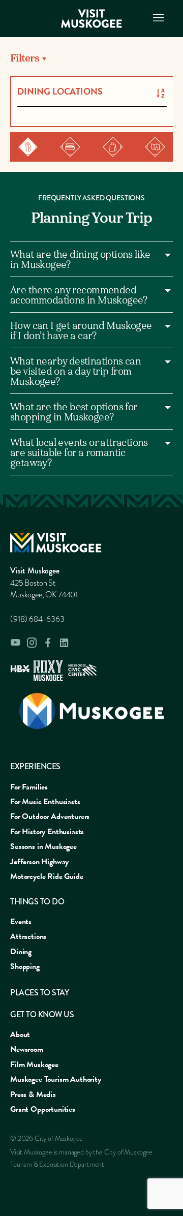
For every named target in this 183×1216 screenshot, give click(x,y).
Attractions (28, 936)
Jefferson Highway (39, 862)
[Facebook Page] (48, 643)
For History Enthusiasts (47, 832)
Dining (21, 952)
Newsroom (26, 1049)
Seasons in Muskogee (43, 846)
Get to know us (42, 1014)
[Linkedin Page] (64, 643)
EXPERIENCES (35, 766)
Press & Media (33, 1094)
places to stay (39, 992)
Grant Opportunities (42, 1109)
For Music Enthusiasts (45, 802)
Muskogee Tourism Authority (55, 1079)
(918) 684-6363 (37, 619)
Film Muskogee (34, 1064)
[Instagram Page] (31, 642)
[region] (91, 59)
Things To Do (37, 901)
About (20, 1034)
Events (21, 922)
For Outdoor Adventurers (49, 816)
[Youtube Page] (15, 642)
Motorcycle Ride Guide (46, 876)
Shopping (25, 966)
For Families (29, 787)
